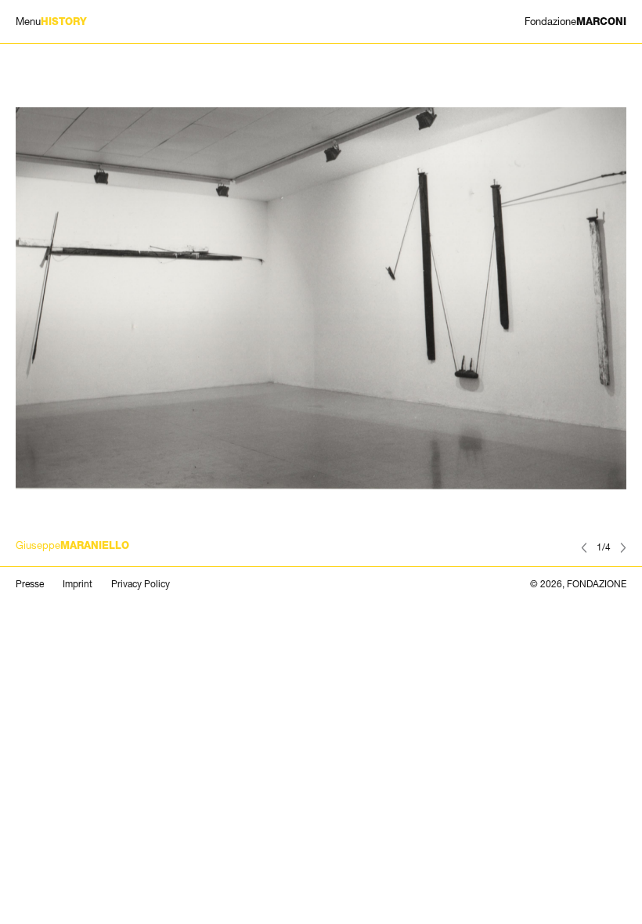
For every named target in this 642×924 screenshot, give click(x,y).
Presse (30, 584)
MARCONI (575, 21)
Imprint (77, 584)
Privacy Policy (140, 584)
